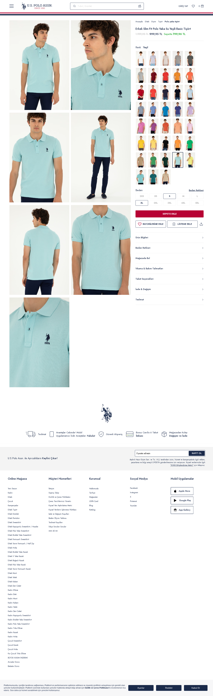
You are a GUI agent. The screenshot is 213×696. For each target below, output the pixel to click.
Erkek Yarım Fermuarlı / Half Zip (21, 543)
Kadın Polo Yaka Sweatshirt (18, 624)
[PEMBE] (189, 109)
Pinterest (133, 501)
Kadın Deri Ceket (14, 611)
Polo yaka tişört (172, 21)
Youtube (133, 506)
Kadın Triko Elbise (15, 628)
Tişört (160, 21)
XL (142, 202)
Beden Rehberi (196, 190)
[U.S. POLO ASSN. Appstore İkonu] (188, 491)
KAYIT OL (197, 453)
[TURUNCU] (177, 143)
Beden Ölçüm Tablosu (58, 518)
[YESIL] (189, 143)
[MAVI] (189, 92)
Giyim (153, 21)
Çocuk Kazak (13, 645)
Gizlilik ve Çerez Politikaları (59, 497)
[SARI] (141, 143)
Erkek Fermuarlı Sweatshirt (18, 539)
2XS (142, 196)
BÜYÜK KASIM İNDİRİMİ (18, 657)
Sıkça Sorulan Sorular (57, 526)
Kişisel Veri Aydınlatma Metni (60, 505)
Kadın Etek (12, 594)
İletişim (51, 488)
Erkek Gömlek (13, 514)
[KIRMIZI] (153, 75)
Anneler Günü (14, 662)
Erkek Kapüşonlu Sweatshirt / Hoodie (23, 526)
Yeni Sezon (12, 488)
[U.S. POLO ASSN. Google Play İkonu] (188, 500)
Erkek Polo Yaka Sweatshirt (18, 530)
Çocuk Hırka (13, 649)
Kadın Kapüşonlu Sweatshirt (19, 615)
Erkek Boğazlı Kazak (16, 560)
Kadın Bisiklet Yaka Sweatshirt (20, 619)
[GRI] (153, 58)
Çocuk (10, 501)
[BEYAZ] (141, 58)
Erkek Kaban (13, 581)
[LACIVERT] (165, 92)
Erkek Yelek (12, 577)
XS (155, 196)
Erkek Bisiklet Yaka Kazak (18, 552)
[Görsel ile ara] (139, 6)
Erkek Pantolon (14, 518)
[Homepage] (36, 6)
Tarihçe (92, 492)
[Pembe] (189, 126)
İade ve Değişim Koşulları (59, 514)
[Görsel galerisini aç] (39, 65)
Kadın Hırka (12, 636)
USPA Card (93, 501)
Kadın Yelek (12, 607)
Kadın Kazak (13, 632)
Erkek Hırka (12, 547)
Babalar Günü (13, 666)
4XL (183, 202)
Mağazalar (93, 497)
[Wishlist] (193, 6)
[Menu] (11, 6)
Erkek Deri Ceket (14, 585)
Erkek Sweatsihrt (14, 522)
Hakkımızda (94, 488)
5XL (197, 202)
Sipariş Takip (54, 492)
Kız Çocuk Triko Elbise (17, 653)
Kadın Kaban (13, 602)
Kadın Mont (12, 598)
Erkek (147, 21)
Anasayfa (139, 21)
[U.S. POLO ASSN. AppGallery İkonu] (188, 510)
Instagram (134, 492)
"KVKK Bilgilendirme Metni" (181, 465)
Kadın (10, 492)
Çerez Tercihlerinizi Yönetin (60, 501)
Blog (91, 505)
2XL (156, 202)
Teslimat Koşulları (56, 522)
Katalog (92, 509)
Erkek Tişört (12, 509)
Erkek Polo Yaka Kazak (17, 564)
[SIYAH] (165, 143)
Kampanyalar (13, 505)
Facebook (134, 488)
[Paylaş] (201, 224)
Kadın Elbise (13, 590)
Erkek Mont (12, 573)
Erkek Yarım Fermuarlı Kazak (19, 569)
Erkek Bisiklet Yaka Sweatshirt (19, 535)
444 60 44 (53, 530)
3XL (170, 202)
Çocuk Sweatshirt (15, 640)
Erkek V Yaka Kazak (16, 556)
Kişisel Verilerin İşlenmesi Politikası (62, 509)
